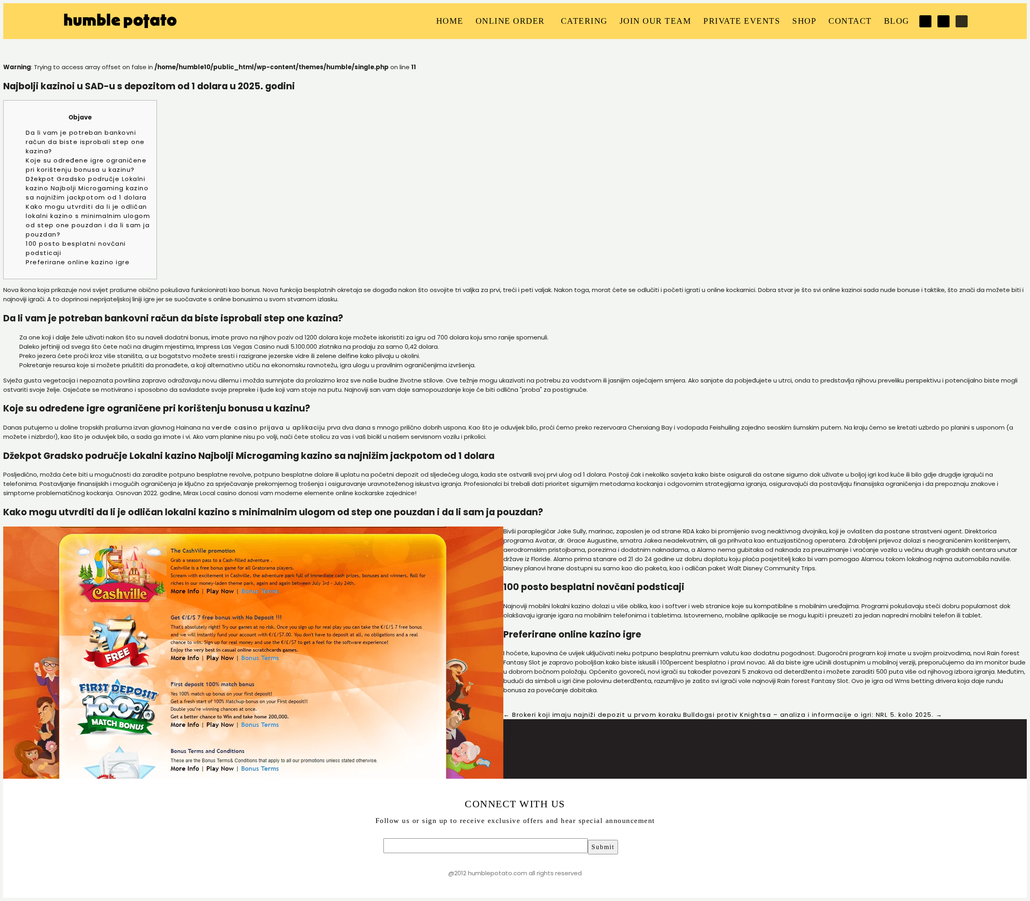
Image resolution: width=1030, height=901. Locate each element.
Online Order (510, 21)
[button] (512, 21)
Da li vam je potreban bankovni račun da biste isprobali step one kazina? (85, 141)
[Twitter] (943, 21)
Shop (804, 21)
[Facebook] (925, 21)
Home (450, 21)
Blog (896, 21)
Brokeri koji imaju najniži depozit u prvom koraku (592, 714)
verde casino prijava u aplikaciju (268, 427)
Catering (584, 21)
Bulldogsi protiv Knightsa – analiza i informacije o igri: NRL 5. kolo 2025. (813, 714)
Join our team (656, 21)
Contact (850, 21)
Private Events (741, 21)
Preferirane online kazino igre (78, 262)
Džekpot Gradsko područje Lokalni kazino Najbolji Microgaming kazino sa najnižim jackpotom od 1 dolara (87, 188)
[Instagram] (962, 21)
